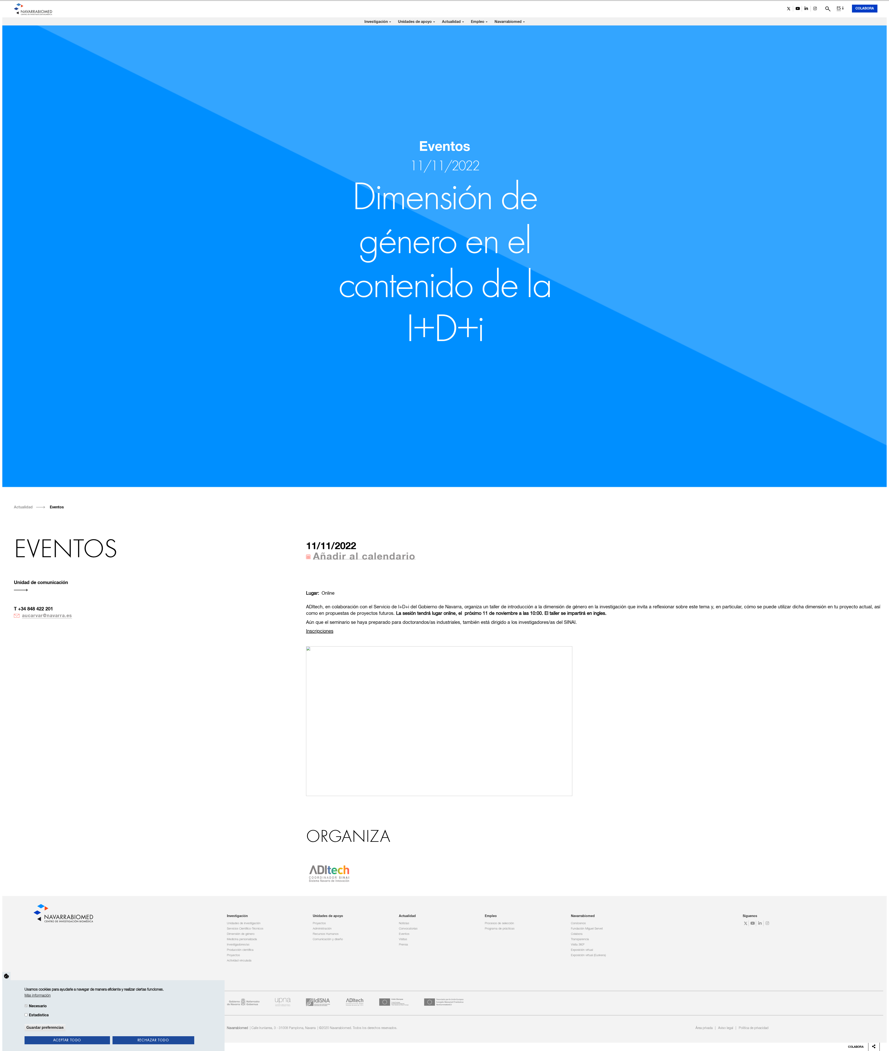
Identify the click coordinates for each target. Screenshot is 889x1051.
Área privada (704, 1028)
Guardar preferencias (45, 1027)
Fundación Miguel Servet (587, 928)
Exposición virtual (582, 949)
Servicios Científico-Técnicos (245, 928)
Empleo (478, 22)
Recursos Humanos (325, 934)
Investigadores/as (238, 944)
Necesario (38, 1006)
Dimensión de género (240, 934)
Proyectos (233, 955)
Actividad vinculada (239, 960)
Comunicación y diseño (328, 939)
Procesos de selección (499, 923)
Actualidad (452, 22)
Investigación (376, 22)
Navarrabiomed (509, 22)
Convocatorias (408, 928)
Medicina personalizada (242, 939)
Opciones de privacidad (6, 976)
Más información (38, 995)
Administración (322, 928)
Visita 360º (577, 944)
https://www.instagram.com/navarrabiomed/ (815, 9)
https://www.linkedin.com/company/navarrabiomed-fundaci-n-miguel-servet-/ (806, 9)
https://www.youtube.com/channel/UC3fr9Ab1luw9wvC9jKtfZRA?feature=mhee (797, 9)
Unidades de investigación (243, 923)
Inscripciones (319, 631)
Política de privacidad (753, 1028)
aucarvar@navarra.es (47, 615)
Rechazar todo (153, 1040)
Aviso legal (725, 1028)
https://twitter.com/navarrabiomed (789, 9)
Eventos (57, 507)
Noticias (404, 923)
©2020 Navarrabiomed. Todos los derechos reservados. (358, 1028)
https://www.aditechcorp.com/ (329, 873)
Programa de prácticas (499, 928)
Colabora (864, 8)
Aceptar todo (67, 1040)
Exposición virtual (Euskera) (588, 955)
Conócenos (578, 923)
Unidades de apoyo (415, 22)
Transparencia (580, 939)
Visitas (403, 939)
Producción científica (240, 949)
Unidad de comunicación (41, 582)
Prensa (403, 944)
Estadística (39, 1015)
